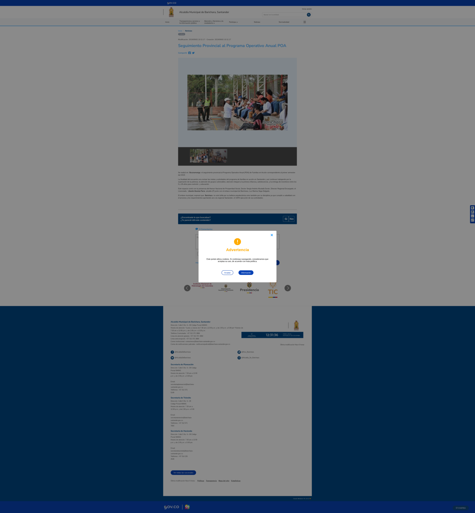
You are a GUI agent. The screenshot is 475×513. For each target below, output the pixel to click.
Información (246, 273)
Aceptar (227, 273)
